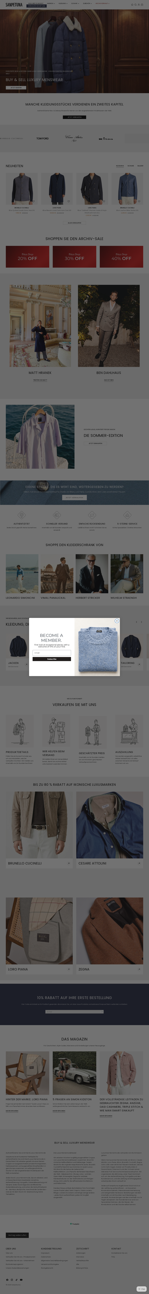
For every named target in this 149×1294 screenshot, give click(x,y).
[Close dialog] (117, 621)
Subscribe (51, 659)
